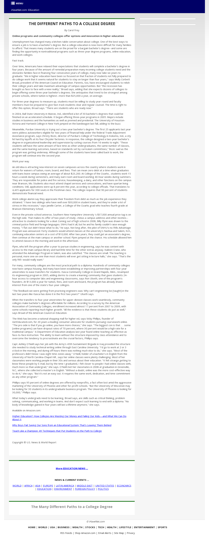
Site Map (119, 533)
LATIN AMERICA (65, 485)
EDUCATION (44, 488)
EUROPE (48, 485)
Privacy (131, 533)
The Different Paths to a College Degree (72, 23)
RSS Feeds (66, 533)
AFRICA (28, 485)
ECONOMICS (124, 485)
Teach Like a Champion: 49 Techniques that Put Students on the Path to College (57, 430)
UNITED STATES (104, 485)
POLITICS (103, 488)
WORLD (17, 485)
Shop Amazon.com (85, 533)
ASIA (37, 485)
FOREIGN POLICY (85, 488)
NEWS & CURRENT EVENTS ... (72, 479)
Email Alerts (104, 533)
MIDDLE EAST (85, 485)
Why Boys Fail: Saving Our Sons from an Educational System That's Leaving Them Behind (61, 425)
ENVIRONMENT (63, 488)
